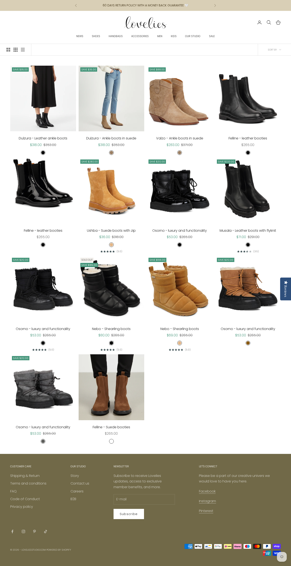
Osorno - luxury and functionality (179, 230)
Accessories (140, 36)
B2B (73, 499)
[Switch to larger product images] (8, 49)
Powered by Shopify (58, 550)
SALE (212, 36)
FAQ (13, 491)
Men (159, 36)
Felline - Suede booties (111, 427)
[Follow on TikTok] (45, 531)
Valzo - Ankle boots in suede (179, 138)
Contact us (80, 483)
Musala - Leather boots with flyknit (248, 230)
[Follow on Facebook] (12, 531)
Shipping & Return (25, 475)
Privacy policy (21, 506)
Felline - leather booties (248, 138)
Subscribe (129, 514)
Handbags (116, 36)
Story (75, 475)
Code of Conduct (25, 499)
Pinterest (206, 510)
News (79, 36)
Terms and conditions (28, 483)
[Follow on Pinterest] (34, 531)
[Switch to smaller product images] (15, 49)
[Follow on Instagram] (23, 531)
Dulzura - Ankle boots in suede (111, 138)
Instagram (207, 501)
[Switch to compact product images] (23, 49)
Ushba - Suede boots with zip (111, 230)
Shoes (96, 36)
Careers (77, 491)
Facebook (207, 491)
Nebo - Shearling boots (111, 328)
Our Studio (192, 36)
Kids (174, 36)
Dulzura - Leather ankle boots (43, 138)
